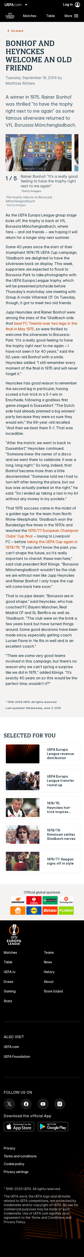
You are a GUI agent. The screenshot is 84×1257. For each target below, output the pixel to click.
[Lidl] (34, 910)
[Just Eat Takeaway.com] (17, 910)
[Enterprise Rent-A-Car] (50, 900)
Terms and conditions (20, 1156)
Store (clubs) (53, 991)
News (48, 962)
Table (8, 962)
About (49, 982)
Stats (8, 1001)
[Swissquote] (66, 900)
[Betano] (50, 910)
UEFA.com (11, 1047)
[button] (70, 15)
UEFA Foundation (17, 1056)
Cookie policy (14, 1164)
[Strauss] (34, 900)
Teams (49, 952)
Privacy (9, 1148)
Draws (8, 982)
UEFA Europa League (10, 15)
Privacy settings (16, 1172)
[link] (29, 15)
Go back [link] (17, 30)
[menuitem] (30, 15)
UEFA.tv (10, 972)
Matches (10, 952)
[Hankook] (17, 900)
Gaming (10, 991)
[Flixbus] (66, 910)
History (49, 972)
